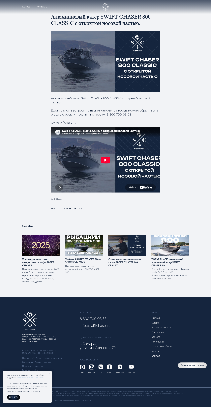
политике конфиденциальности (30, 378)
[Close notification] (49, 373)
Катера (26, 7)
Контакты (42, 7)
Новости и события (161, 346)
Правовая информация (32, 366)
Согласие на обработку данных (36, 362)
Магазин (155, 351)
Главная (155, 318)
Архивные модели (161, 327)
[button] (184, 6)
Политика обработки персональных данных (42, 358)
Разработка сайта (30, 370)
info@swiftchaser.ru (95, 326)
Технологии (157, 341)
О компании (157, 332)
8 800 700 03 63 (93, 319)
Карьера (155, 337)
